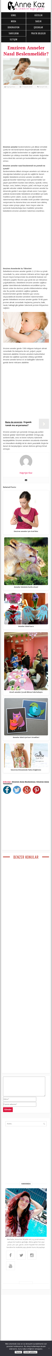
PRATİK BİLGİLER (38, 33)
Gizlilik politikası (30, 1352)
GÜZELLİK (38, 15)
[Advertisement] (26, 119)
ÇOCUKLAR (38, 27)
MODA (13, 21)
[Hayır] (49, 1348)
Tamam (18, 1352)
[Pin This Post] (37, 793)
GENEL (13, 15)
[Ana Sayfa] (26, 10)
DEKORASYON (13, 27)
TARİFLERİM (14, 33)
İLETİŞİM (13, 39)
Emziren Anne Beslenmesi (23, 782)
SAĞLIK (38, 21)
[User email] (26, 480)
